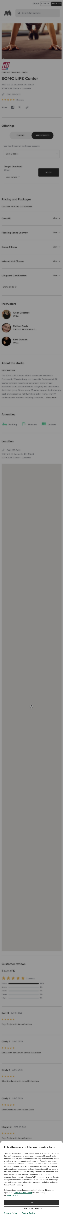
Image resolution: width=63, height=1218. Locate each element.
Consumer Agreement (23, 1193)
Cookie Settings (31, 1209)
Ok (31, 1203)
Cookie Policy (28, 1213)
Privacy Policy (12, 1195)
